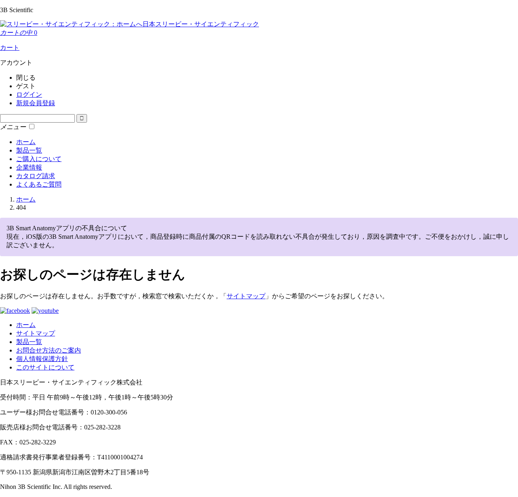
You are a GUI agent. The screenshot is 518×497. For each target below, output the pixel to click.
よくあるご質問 (39, 184)
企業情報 (29, 167)
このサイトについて (45, 367)
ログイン (29, 94)
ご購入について (39, 158)
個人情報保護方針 (42, 358)
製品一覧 (29, 150)
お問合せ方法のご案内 (48, 350)
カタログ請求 (35, 175)
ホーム (26, 141)
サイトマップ (246, 296)
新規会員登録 (35, 103)
